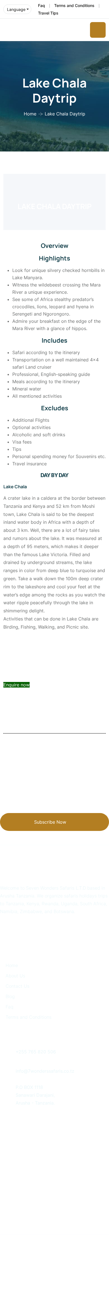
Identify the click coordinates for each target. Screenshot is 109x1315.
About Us (15, 975)
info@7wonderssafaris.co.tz (45, 1071)
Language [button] (16, 9)
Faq (41, 5)
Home (30, 114)
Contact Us (17, 986)
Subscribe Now (50, 822)
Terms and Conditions (74, 5)
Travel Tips (48, 13)
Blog (10, 996)
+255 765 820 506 (36, 1052)
